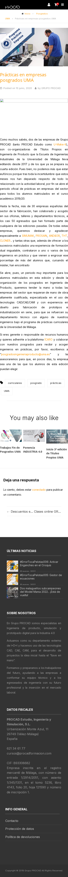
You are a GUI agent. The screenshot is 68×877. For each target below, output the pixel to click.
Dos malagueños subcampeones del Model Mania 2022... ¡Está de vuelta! (40, 592)
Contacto (11, 821)
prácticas (55, 383)
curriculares (15, 383)
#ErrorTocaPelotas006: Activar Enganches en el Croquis (39, 563)
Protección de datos (19, 829)
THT (64, 235)
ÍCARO (49, 339)
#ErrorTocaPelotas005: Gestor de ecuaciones (41, 576)
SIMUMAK (28, 235)
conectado (39, 489)
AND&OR (54, 235)
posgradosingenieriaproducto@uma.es (25, 354)
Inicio (27, 13)
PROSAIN (41, 235)
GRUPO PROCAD (51, 88)
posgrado (36, 383)
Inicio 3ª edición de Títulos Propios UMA (56, 453)
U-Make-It (60, 144)
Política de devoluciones (22, 837)
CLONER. (5, 240)
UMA (6, 391)
